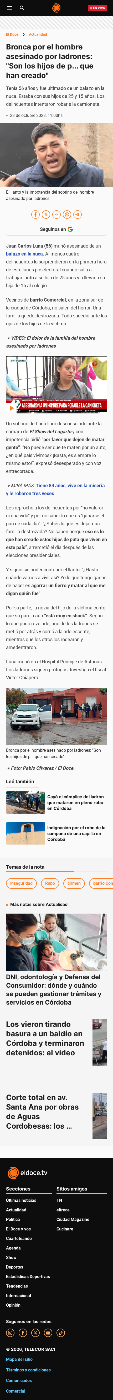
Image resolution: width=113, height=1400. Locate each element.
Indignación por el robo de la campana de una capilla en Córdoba (76, 833)
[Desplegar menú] (9, 8)
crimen (74, 883)
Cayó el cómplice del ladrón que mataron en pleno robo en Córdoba (76, 802)
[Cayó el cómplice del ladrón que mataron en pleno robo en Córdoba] (25, 802)
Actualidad (38, 34)
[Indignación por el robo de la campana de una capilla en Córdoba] (25, 833)
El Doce (12, 34)
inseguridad (21, 883)
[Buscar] (22, 8)
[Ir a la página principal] (56, 8)
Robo (50, 883)
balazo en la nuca (24, 254)
